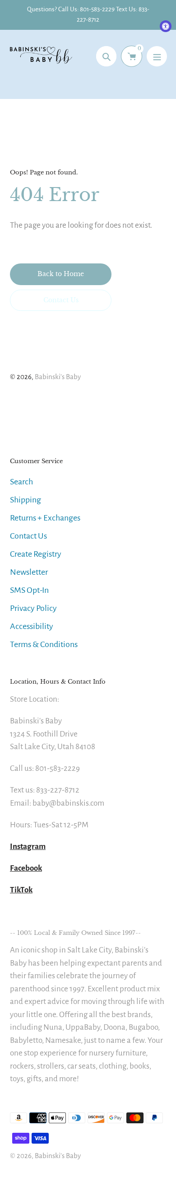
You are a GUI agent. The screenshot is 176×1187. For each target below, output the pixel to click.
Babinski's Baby (58, 376)
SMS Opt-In (29, 590)
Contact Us (28, 535)
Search (21, 481)
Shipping (25, 499)
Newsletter (29, 572)
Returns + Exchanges (45, 517)
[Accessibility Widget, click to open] (165, 26)
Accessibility (31, 626)
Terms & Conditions (44, 644)
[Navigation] (157, 56)
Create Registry (35, 553)
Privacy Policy (33, 608)
